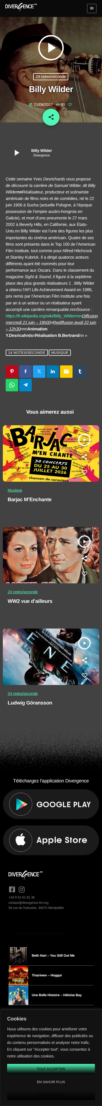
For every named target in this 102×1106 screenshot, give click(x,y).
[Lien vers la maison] (21, 8)
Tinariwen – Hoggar (47, 975)
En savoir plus (51, 1082)
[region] (51, 1057)
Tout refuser (51, 1095)
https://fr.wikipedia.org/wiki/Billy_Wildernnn (44, 316)
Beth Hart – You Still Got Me (53, 955)
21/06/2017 (41, 104)
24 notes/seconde (51, 76)
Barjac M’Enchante (30, 499)
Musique (59, 353)
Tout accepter (51, 1069)
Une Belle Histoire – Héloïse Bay (57, 995)
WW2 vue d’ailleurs (30, 601)
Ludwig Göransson (30, 703)
